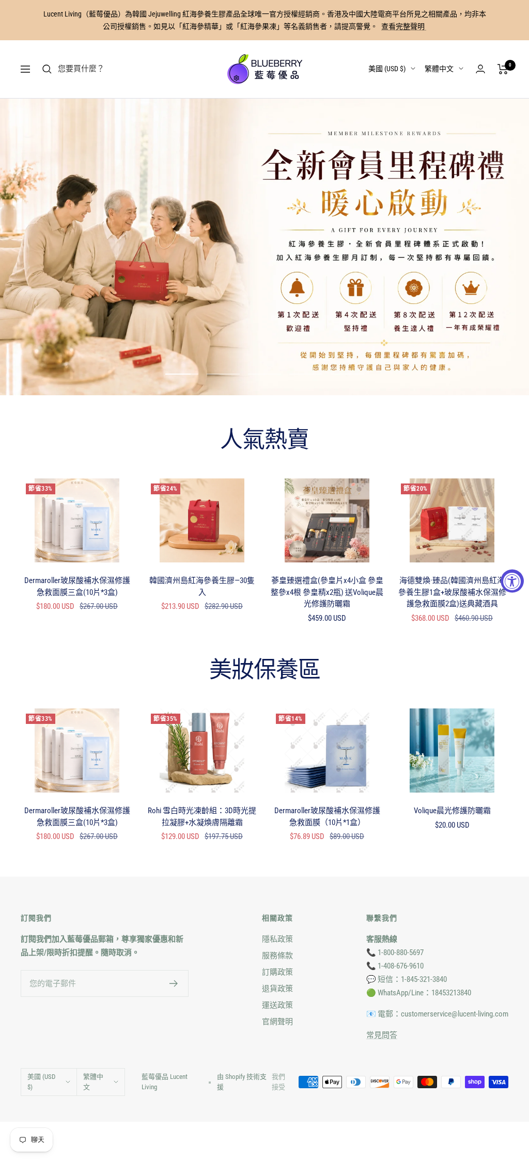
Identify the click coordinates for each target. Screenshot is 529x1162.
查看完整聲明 (403, 26)
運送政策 (277, 1005)
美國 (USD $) (387, 68)
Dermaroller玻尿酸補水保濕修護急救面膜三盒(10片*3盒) (77, 586)
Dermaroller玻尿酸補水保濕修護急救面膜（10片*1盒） (327, 816)
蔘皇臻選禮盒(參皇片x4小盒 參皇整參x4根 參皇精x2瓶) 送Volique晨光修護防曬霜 (327, 592)
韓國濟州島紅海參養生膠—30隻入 (202, 586)
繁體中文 (439, 68)
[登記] (173, 983)
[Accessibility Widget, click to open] (512, 581)
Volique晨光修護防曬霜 (452, 810)
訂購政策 (277, 972)
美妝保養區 (264, 670)
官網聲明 (277, 1021)
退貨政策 (277, 988)
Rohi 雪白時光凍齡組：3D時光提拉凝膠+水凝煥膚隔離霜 (202, 816)
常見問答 (381, 1035)
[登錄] (480, 68)
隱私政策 (277, 939)
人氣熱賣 (264, 440)
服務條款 (277, 955)
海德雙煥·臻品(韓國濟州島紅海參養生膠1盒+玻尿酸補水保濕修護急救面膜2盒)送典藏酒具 (452, 592)
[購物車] (502, 69)
